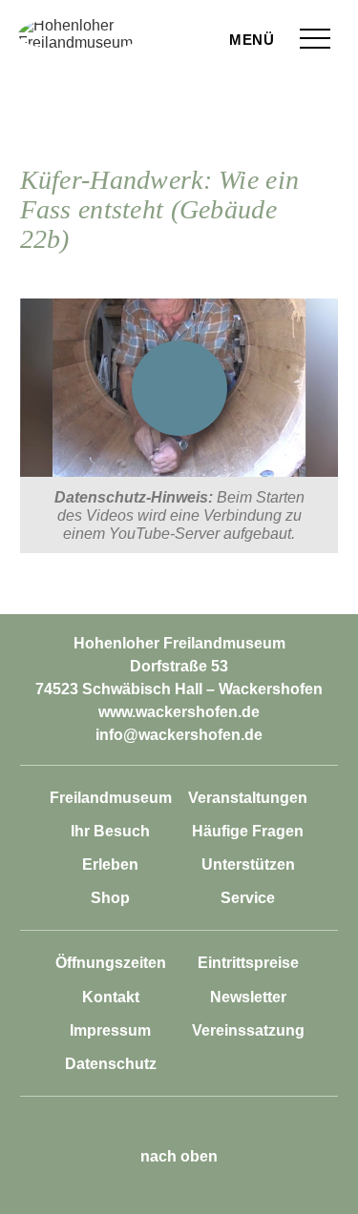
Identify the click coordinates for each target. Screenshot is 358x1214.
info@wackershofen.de (179, 735)
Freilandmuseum (111, 798)
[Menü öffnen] (315, 39)
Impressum (110, 1030)
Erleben (110, 864)
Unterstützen (248, 864)
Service (248, 898)
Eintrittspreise (248, 963)
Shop (110, 898)
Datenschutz (111, 1064)
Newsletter (248, 997)
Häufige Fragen (248, 831)
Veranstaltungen (247, 798)
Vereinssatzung (248, 1030)
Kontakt (110, 997)
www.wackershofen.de (179, 712)
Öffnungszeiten (110, 963)
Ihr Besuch (110, 831)
